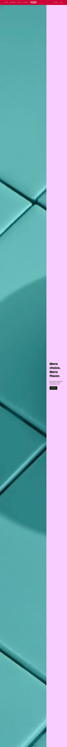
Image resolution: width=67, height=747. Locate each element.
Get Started (55, 2)
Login (61, 2)
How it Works (13, 2)
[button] (31, 745)
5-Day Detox (25, 2)
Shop (6, 2)
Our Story (19, 2)
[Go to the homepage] (33, 2)
